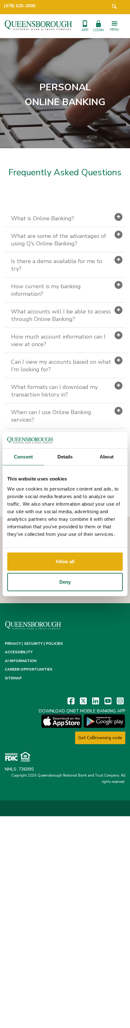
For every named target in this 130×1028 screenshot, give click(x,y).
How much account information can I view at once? (58, 340)
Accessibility (18, 651)
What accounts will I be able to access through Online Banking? (61, 315)
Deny (65, 582)
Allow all (65, 561)
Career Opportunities (28, 669)
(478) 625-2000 (19, 6)
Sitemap (13, 678)
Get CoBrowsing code (100, 738)
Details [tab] (65, 456)
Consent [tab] (23, 456)
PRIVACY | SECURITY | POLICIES (34, 643)
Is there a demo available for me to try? (56, 264)
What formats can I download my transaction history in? (54, 390)
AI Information (21, 660)
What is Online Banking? (42, 218)
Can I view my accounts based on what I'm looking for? (61, 365)
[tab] (65, 218)
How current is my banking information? (46, 290)
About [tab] (107, 456)
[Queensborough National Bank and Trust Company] (38, 24)
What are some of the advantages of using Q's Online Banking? (58, 239)
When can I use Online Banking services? (51, 416)
